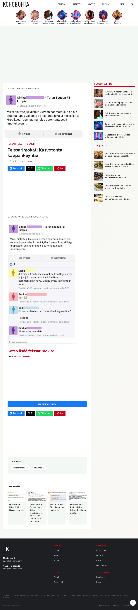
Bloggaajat (58, 582)
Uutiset (76, 4)
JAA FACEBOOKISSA (47, 404)
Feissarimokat (34, 89)
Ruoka (105, 4)
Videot (91, 4)
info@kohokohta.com (12, 561)
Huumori (120, 4)
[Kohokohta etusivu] (16, 4)
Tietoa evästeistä (129, 606)
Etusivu (62, 4)
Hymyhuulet (101, 565)
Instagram (100, 582)
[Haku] (132, 4)
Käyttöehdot (115, 606)
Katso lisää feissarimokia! (31, 351)
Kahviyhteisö (101, 550)
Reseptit (99, 560)
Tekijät (56, 577)
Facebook (100, 577)
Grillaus (99, 555)
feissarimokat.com (22, 356)
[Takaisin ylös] (133, 603)
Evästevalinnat (104, 606)
